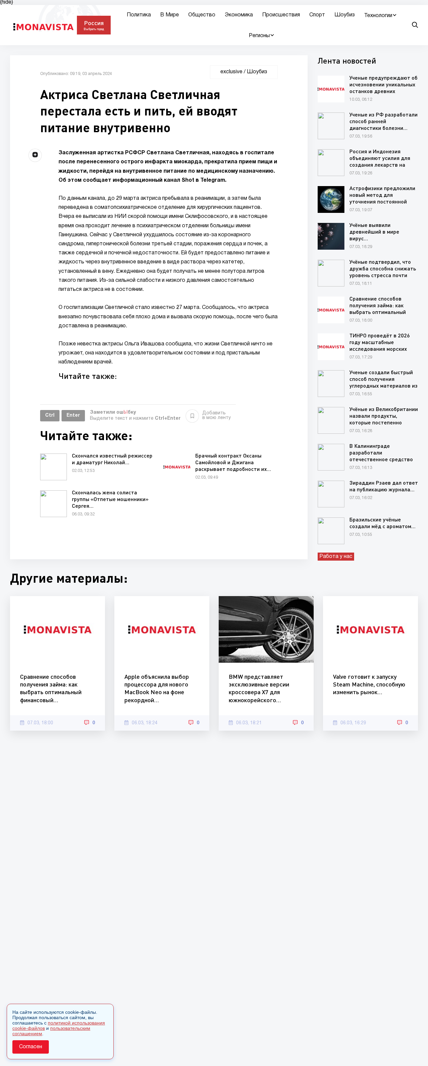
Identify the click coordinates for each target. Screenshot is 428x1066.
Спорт (317, 15)
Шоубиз (344, 15)
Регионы (259, 35)
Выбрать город (94, 29)
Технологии (378, 15)
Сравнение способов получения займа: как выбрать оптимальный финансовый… (51, 688)
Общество (201, 15)
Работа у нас (335, 556)
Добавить (216, 415)
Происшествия (281, 15)
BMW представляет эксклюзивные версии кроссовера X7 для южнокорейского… (259, 688)
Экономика (239, 15)
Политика (139, 15)
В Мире (169, 15)
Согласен (30, 1047)
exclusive (231, 72)
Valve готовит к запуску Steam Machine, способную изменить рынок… (369, 684)
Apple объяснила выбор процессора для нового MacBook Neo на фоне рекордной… (156, 688)
